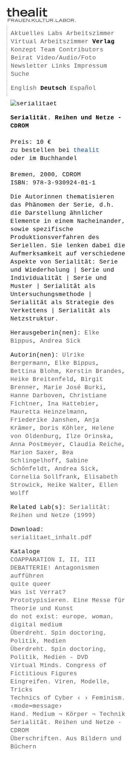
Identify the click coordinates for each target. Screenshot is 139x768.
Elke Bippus (75, 363)
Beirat (22, 58)
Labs (55, 33)
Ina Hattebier (71, 404)
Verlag (103, 41)
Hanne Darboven (36, 396)
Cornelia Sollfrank (43, 477)
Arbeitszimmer (90, 33)
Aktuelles (27, 33)
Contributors (81, 50)
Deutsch (53, 88)
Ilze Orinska (88, 436)
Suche (20, 74)
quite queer (30, 584)
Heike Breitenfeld (41, 379)
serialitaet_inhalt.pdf (51, 537)
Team (47, 50)
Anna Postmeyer (36, 444)
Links (61, 66)
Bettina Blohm (34, 371)
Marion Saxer (32, 452)
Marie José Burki (73, 387)
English (24, 88)
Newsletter (29, 66)
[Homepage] (41, 20)
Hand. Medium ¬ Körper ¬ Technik (67, 714)
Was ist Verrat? (38, 592)
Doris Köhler (62, 428)
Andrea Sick (60, 341)
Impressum (90, 66)
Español (83, 88)
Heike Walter (69, 485)
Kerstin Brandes (94, 371)
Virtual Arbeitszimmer (50, 41)
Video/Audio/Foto (66, 58)
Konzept (24, 50)
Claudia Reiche (96, 444)
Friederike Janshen (43, 420)
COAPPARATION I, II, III (53, 560)
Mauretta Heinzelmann (47, 412)
